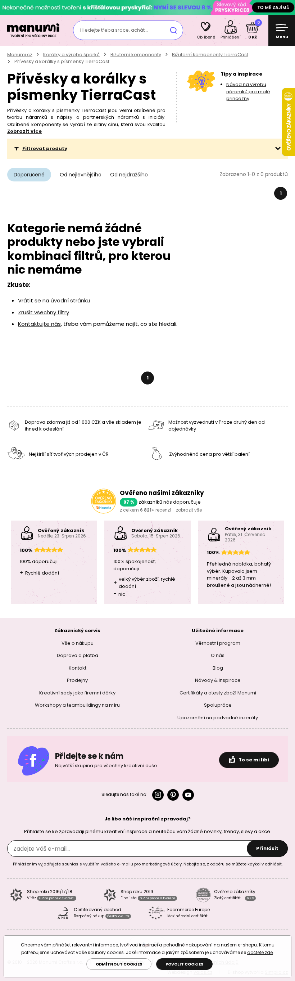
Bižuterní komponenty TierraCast (210, 54)
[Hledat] (173, 30)
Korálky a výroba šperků (71, 54)
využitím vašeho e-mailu (108, 864)
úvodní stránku (70, 300)
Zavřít (287, 7)
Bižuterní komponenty (135, 54)
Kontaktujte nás (39, 324)
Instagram (158, 795)
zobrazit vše (189, 510)
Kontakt (77, 668)
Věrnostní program (217, 643)
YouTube (188, 795)
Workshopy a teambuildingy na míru (77, 705)
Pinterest (173, 795)
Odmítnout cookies (119, 964)
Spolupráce (218, 705)
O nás (217, 655)
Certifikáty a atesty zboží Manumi (218, 692)
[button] (147, 149)
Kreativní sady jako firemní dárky (77, 692)
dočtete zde (260, 952)
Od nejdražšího (129, 174)
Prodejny (77, 680)
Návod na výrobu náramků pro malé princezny (248, 91)
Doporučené (29, 174)
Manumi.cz (19, 54)
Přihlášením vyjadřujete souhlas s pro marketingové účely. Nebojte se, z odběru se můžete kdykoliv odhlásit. (147, 864)
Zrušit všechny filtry (43, 312)
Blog (218, 668)
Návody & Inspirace (218, 680)
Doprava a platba (77, 655)
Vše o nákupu (78, 643)
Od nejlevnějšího (80, 174)
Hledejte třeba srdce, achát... (114, 30)
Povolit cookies (184, 964)
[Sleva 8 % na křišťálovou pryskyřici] (147, 7)
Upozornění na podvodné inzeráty (217, 717)
